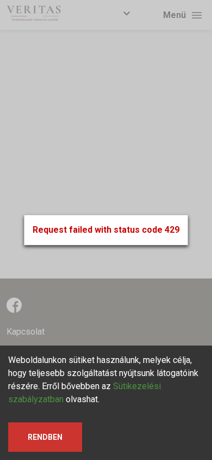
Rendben (45, 437)
